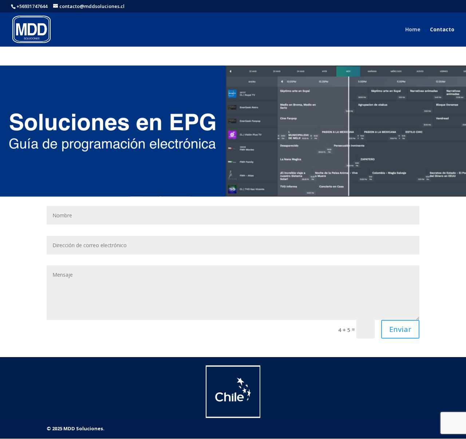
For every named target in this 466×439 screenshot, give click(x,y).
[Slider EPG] (233, 194)
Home (412, 30)
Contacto (442, 30)
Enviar (400, 329)
